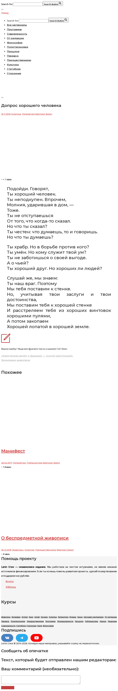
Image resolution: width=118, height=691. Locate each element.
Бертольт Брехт (43, 114)
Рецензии (112, 621)
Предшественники (19, 60)
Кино (31, 617)
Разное (103, 621)
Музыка (72, 617)
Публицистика (34, 463)
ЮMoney (11, 587)
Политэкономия (17, 47)
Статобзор (14, 69)
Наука (80, 617)
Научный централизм (94, 617)
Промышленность (65, 621)
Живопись (18, 550)
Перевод (13, 55)
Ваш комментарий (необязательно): (40, 668)
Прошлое (13, 51)
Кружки (44, 617)
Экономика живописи (15, 360)
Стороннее (14, 73)
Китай (37, 617)
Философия (14, 42)
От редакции (15, 38)
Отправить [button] (7, 687)
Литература (28, 114)
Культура (13, 64)
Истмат (25, 617)
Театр (39, 626)
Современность (17, 33)
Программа (14, 29)
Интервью (16, 617)
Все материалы (17, 25)
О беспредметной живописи (35, 538)
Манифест (13, 451)
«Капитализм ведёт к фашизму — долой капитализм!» (37, 355)
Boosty (10, 581)
